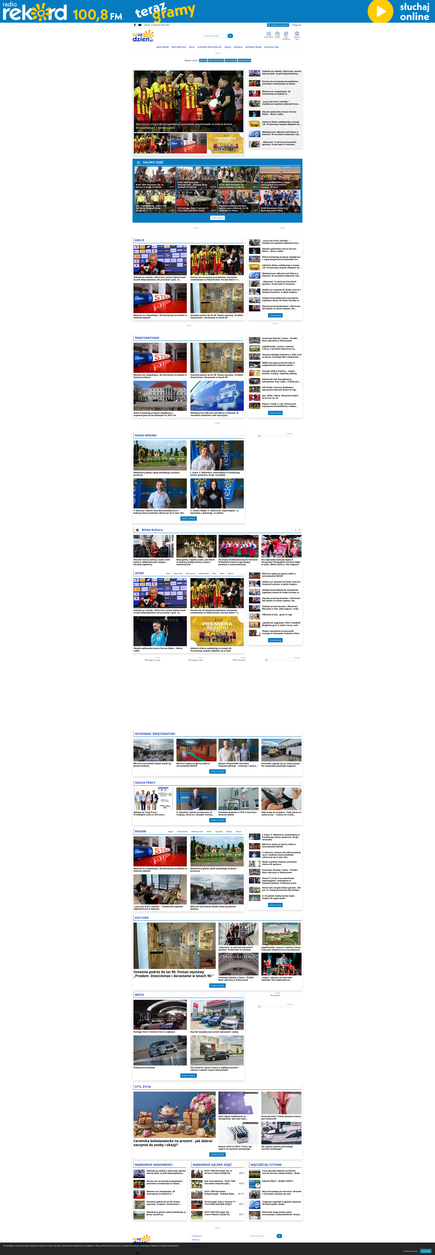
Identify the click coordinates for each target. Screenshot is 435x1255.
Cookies (189, 672)
